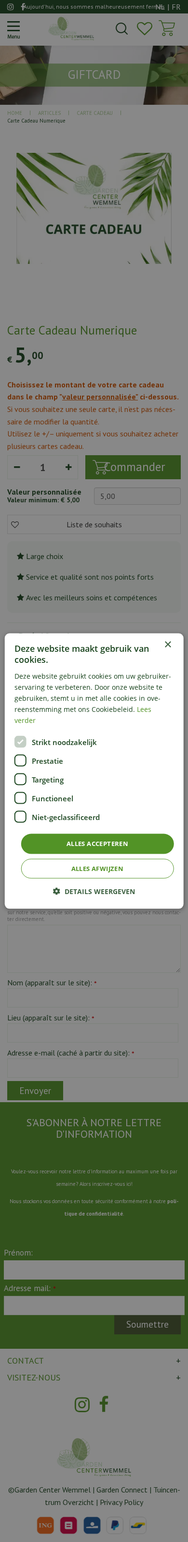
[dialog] (94, 771)
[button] (94, 890)
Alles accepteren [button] (97, 843)
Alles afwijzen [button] (97, 868)
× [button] (167, 644)
